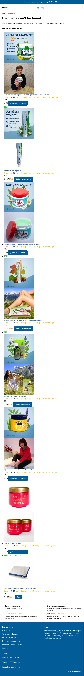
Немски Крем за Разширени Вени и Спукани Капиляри (24, 320)
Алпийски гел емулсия (12, 171)
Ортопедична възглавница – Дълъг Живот (20, 588)
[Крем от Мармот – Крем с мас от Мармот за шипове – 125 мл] (43, 63)
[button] (80, 7)
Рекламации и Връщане (10, 634)
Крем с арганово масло (12, 543)
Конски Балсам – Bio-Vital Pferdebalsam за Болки (22, 244)
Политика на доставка (9, 637)
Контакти (5, 648)
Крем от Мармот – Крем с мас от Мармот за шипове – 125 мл (26, 95)
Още (18, 597)
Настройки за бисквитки (11, 667)
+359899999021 (15, 662)
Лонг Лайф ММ (73, 671)
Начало (4, 13)
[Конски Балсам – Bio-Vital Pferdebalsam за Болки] (43, 212)
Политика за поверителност (11, 641)
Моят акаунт (6, 630)
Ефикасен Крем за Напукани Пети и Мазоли (20, 470)
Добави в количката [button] (18, 103)
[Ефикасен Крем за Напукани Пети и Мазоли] (43, 438)
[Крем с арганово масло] (43, 511)
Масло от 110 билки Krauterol (15, 396)
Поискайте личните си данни (12, 644)
